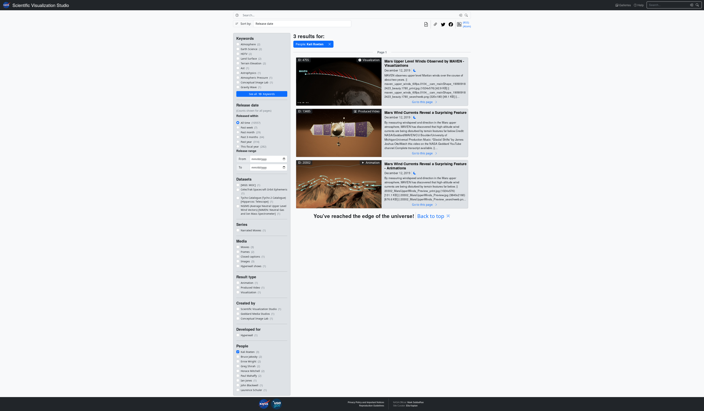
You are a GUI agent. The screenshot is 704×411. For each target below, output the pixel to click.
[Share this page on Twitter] (443, 24)
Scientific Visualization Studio (40, 5)
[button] (329, 44)
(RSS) (466, 22)
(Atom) (467, 26)
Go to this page (422, 102)
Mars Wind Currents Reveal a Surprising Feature (425, 112)
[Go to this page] (339, 81)
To (240, 167)
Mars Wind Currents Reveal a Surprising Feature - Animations (425, 166)
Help (640, 5)
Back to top (430, 215)
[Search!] (698, 4)
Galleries (624, 5)
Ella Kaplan (412, 405)
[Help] (237, 15)
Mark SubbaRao (415, 402)
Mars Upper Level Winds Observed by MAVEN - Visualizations (424, 63)
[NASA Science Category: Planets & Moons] (414, 70)
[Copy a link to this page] (435, 24)
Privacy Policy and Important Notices (366, 402)
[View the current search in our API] (426, 24)
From (242, 159)
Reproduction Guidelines (371, 405)
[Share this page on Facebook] (451, 24)
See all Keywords (262, 94)
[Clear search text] (691, 4)
